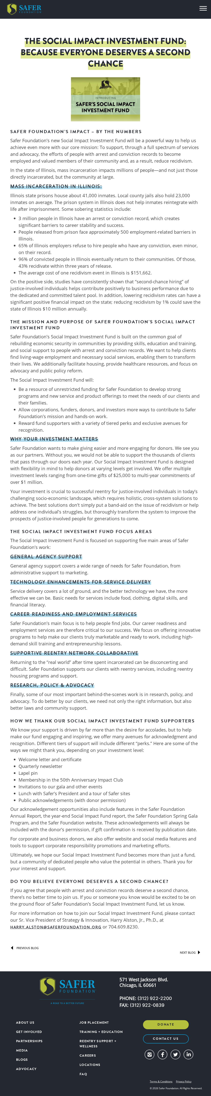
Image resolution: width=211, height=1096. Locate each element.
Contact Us (166, 1038)
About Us (25, 1022)
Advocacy (26, 1069)
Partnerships (29, 1041)
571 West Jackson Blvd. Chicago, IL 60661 (144, 982)
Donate (165, 1024)
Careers (88, 1055)
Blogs (22, 1059)
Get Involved (29, 1031)
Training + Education (101, 1031)
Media (22, 1050)
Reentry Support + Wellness (98, 1044)
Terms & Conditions (161, 1081)
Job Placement (94, 1022)
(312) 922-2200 (154, 998)
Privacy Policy (183, 1081)
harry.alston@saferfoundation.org (55, 927)
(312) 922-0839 (147, 1005)
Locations (90, 1064)
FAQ (83, 1074)
